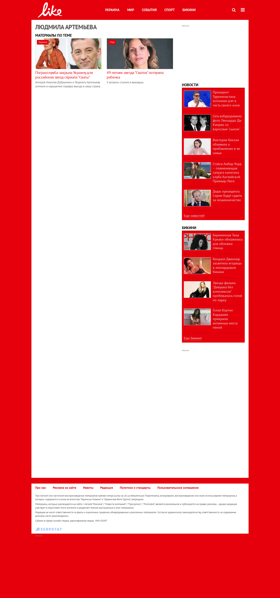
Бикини (189, 10)
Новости (190, 84)
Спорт (169, 10)
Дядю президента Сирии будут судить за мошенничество (227, 195)
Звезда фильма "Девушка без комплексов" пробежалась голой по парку (227, 291)
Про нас (40, 487)
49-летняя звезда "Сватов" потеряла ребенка (135, 75)
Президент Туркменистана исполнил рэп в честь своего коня (226, 98)
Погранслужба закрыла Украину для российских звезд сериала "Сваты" (64, 75)
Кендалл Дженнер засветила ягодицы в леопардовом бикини (227, 265)
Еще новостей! (194, 216)
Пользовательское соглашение (178, 487)
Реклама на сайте (64, 487)
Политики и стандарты (135, 487)
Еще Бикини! (193, 338)
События (149, 10)
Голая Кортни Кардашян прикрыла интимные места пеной (225, 319)
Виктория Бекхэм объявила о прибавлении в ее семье (226, 146)
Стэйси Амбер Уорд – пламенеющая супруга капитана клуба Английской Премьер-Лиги (227, 172)
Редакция (106, 487)
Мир (130, 10)
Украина (112, 10)
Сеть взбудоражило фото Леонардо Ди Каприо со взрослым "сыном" (227, 122)
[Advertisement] (213, 52)
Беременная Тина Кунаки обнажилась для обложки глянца (227, 241)
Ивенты (88, 487)
